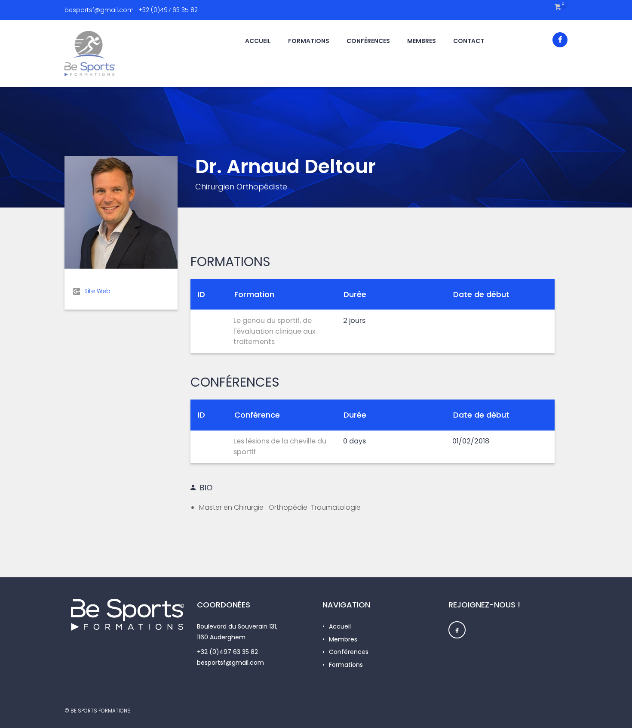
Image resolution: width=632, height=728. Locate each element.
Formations (346, 664)
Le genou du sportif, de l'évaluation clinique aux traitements (274, 331)
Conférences (348, 651)
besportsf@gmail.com (230, 662)
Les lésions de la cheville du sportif (279, 446)
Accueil (340, 626)
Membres (343, 639)
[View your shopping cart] (558, 6)
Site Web (97, 291)
